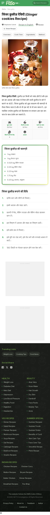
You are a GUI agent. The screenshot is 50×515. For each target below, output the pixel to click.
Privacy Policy (8, 503)
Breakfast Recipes (11, 484)
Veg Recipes (8, 418)
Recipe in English (26, 25)
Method (42, 35)
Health (6, 378)
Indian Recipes (9, 462)
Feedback (31, 503)
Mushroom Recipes (11, 434)
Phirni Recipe (34, 451)
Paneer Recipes (10, 430)
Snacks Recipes (10, 455)
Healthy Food (9, 403)
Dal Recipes (8, 443)
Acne (31, 411)
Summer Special (35, 418)
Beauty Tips (33, 407)
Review (41, 25)
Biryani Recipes (26, 472)
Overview (7, 35)
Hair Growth (33, 390)
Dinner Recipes (10, 422)
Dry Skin (32, 395)
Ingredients (30, 35)
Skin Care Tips (34, 438)
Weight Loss (7, 354)
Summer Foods (35, 426)
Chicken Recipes (10, 466)
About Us (20, 503)
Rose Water (33, 386)
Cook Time (18, 35)
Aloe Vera (33, 382)
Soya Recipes (9, 438)
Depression (8, 395)
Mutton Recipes (10, 472)
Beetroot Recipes (11, 451)
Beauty (31, 378)
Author (40, 503)
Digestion (7, 407)
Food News (34, 354)
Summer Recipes (35, 422)
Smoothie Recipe (35, 447)
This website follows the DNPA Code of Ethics (25, 494)
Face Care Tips (35, 443)
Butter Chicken (9, 478)
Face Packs (33, 403)
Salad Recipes (9, 426)
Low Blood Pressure (12, 399)
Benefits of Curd (35, 434)
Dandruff (32, 399)
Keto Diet (7, 390)
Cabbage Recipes (11, 447)
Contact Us (23, 507)
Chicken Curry (27, 466)
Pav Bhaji (26, 484)
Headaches (8, 411)
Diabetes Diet (9, 386)
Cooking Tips (21, 354)
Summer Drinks (35, 430)
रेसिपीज (4, 9)
